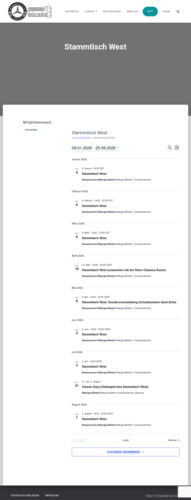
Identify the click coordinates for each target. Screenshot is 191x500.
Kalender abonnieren (123, 452)
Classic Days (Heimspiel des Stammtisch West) (115, 387)
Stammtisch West (94, 173)
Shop (150, 11)
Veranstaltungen (81, 137)
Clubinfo (90, 11)
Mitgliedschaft (112, 11)
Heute (126, 440)
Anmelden (132, 11)
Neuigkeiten (72, 11)
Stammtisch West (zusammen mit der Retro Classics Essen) (124, 270)
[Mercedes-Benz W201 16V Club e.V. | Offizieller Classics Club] (29, 11)
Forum (166, 11)
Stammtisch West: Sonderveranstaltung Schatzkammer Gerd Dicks (129, 302)
